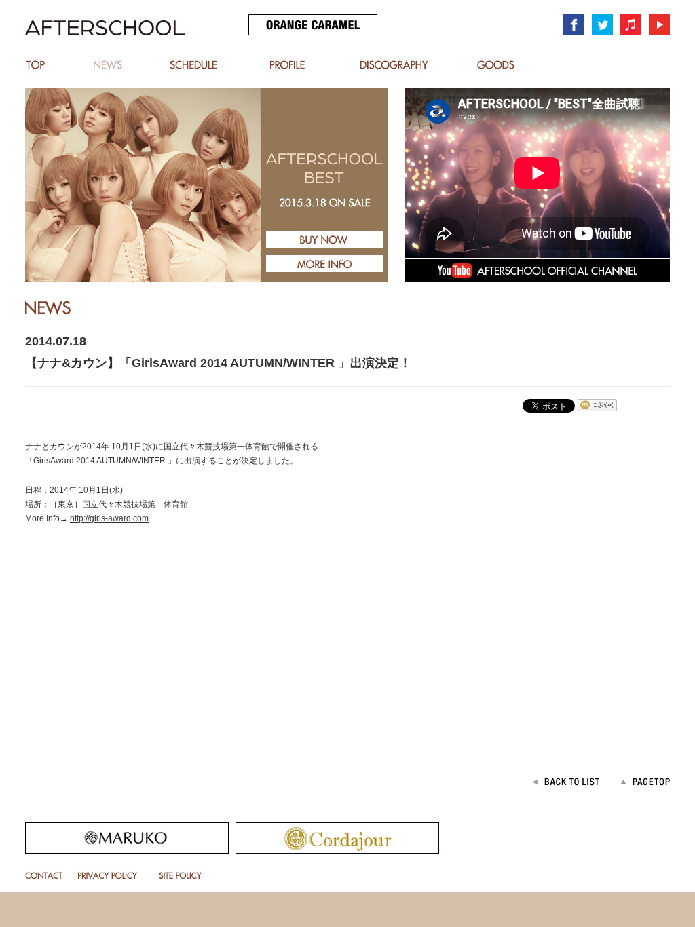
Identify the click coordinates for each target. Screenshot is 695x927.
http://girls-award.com (109, 518)
